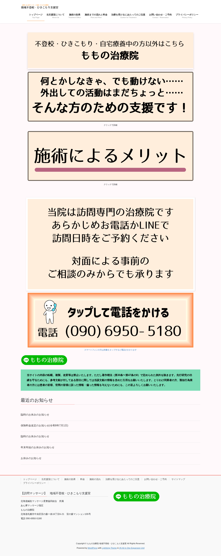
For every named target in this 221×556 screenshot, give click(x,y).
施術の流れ (95, 479)
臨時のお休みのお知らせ (35, 414)
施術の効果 (70, 479)
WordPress (92, 548)
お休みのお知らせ (31, 458)
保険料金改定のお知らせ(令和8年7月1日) (44, 425)
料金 (82, 479)
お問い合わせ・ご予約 (155, 479)
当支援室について (50, 479)
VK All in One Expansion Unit (131, 548)
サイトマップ (178, 479)
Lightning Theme (109, 548)
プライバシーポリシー (34, 483)
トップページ (30, 479)
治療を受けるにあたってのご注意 (122, 479)
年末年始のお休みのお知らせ (37, 447)
